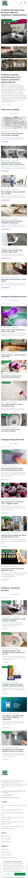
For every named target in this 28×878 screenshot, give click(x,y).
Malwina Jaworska (5, 131)
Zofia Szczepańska (5, 189)
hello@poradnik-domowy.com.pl (11, 797)
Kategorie (4, 846)
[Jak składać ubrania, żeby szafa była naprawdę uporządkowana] (14, 65)
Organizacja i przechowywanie (10, 21)
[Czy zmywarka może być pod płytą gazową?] (14, 31)
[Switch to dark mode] (21, 2)
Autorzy (4, 833)
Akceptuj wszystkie (20, 874)
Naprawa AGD (5, 141)
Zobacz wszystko (14, 113)
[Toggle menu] (25, 2)
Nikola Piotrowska (5, 402)
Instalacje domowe (6, 258)
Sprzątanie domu (6, 47)
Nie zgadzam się (8, 874)
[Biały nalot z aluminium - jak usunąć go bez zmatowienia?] (14, 52)
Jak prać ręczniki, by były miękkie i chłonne (11, 810)
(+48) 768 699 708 (7, 795)
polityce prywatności (16, 871)
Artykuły (4, 802)
